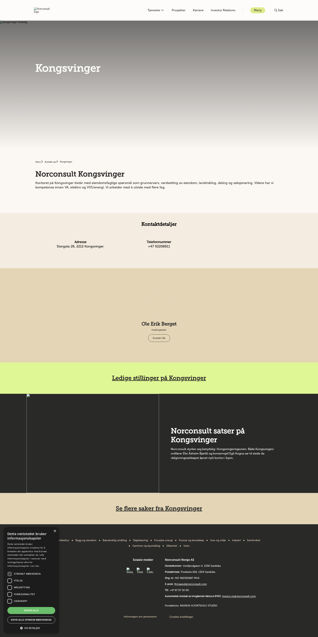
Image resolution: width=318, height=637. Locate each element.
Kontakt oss (50, 162)
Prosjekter (179, 10)
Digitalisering (140, 540)
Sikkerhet (171, 545)
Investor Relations (223, 10)
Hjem (38, 162)
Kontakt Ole (159, 338)
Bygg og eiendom (85, 540)
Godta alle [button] (31, 610)
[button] (31, 628)
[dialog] (31, 580)
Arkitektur (63, 540)
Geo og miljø (218, 540)
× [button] (54, 531)
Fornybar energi (163, 540)
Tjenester (154, 10)
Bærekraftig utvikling (115, 540)
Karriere (198, 10)
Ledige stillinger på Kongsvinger (159, 377)
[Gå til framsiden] (44, 10)
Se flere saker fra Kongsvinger (159, 508)
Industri (236, 540)
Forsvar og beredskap (191, 540)
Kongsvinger (66, 161)
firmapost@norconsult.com (190, 584)
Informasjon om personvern (140, 616)
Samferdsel (253, 540)
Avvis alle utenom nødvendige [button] (31, 619)
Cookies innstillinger (181, 616)
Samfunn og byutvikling (146, 545)
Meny (258, 10)
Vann (186, 545)
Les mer (35, 565)
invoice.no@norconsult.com (239, 596)
